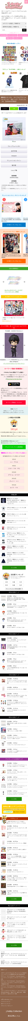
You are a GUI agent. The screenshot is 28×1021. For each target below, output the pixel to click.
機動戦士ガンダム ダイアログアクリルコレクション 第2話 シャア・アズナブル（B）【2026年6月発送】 (14, 954)
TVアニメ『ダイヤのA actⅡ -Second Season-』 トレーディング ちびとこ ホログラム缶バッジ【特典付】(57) (13, 982)
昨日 (6, 585)
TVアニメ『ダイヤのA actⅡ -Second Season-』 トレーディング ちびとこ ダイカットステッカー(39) (13, 977)
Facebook (23, 108)
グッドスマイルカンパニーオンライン (14, 363)
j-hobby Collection (14, 1011)
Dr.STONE (3, 35)
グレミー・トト (14, 481)
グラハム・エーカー (14, 475)
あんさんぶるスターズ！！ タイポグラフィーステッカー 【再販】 (13, 290)
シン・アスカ (14, 462)
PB (26, 105)
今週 (13, 582)
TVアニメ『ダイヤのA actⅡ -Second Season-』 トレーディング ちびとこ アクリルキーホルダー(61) (13, 987)
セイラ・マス (14, 487)
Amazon (14, 156)
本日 (6, 582)
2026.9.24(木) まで (7, 319)
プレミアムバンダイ (14, 146)
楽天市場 (14, 151)
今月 (20, 582)
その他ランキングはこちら (14, 224)
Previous (3, 282)
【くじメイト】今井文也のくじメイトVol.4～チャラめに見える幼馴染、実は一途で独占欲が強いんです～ (11, 220)
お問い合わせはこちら (7, 999)
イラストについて (5, 1001)
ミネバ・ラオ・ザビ (14, 468)
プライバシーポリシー (7, 1005)
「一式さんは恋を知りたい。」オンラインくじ (13, 317)
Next (24, 282)
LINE (14, 108)
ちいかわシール (18, 38)
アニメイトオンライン (14, 160)
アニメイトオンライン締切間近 (14, 447)
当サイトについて (5, 1003)
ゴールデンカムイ (22, 35)
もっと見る (14, 798)
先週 (13, 585)
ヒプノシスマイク (12, 35)
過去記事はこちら (14, 1016)
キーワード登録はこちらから (14, 402)
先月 (20, 585)
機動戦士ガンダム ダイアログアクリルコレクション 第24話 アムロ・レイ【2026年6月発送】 (14, 962)
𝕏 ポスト (5, 108)
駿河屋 (14, 165)
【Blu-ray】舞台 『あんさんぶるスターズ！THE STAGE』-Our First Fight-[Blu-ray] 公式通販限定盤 (11, 256)
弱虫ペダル (9, 38)
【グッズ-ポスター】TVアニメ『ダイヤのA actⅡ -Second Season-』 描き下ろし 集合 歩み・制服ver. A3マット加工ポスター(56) (14, 992)
